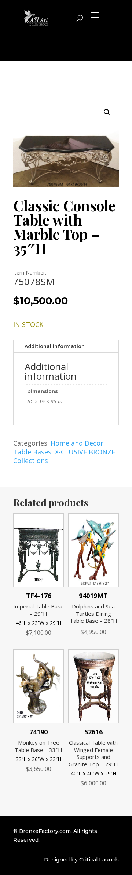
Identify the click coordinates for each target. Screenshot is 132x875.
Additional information (55, 346)
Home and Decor (77, 443)
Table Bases (32, 451)
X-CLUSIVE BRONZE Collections (64, 456)
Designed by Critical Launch (81, 859)
